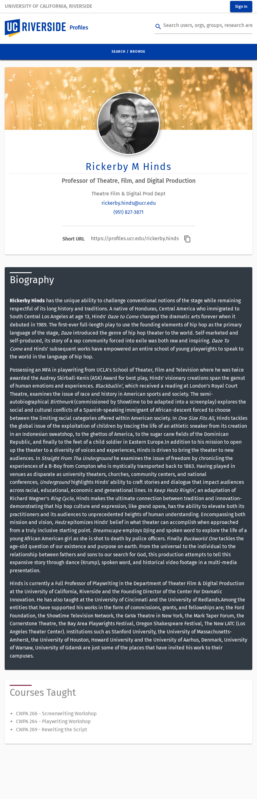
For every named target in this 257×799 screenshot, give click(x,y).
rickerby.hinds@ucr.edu (129, 203)
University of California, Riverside (48, 6)
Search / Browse (128, 52)
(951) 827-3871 (128, 212)
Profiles (79, 27)
